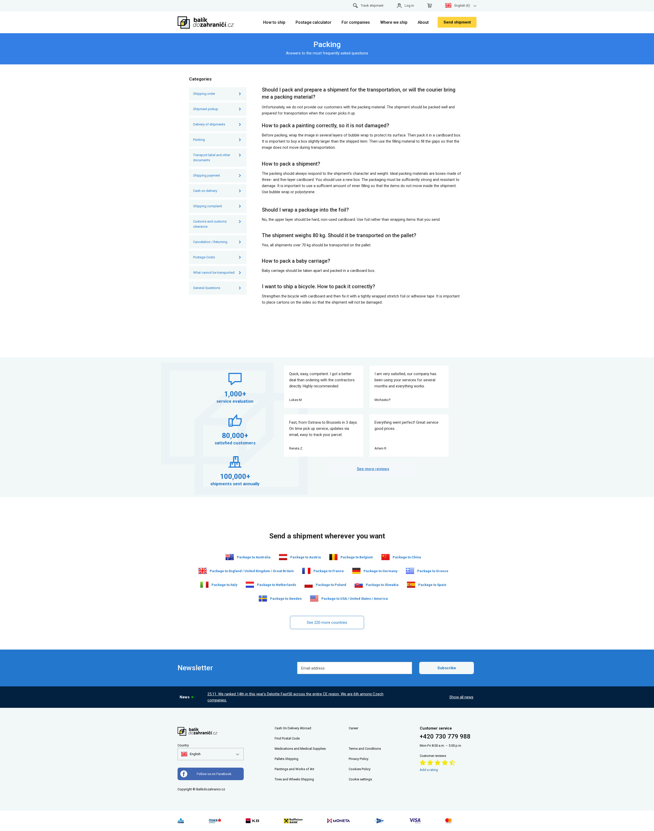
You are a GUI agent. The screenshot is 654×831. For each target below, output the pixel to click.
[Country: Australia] (230, 557)
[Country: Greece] (410, 571)
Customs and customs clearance (210, 224)
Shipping (291, 759)
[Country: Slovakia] (359, 585)
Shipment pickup (205, 109)
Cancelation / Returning (210, 242)
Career (353, 728)
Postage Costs (204, 257)
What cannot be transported (214, 272)
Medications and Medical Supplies (300, 749)
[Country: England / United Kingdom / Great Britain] (202, 571)
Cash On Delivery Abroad (293, 728)
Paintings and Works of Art (294, 769)
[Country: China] (385, 557)
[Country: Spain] (411, 585)
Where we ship (393, 22)
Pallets (279, 759)
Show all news (461, 697)
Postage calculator (313, 22)
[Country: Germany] (356, 571)
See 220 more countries (327, 622)
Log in (409, 5)
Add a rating (429, 770)
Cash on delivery (205, 191)
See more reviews (373, 469)
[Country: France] (306, 571)
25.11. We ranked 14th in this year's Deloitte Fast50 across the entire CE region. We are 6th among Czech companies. (295, 697)
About (423, 22)
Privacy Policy (358, 759)
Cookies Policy (359, 769)
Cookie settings (360, 779)
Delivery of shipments (209, 124)
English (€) (462, 5)
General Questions (206, 288)
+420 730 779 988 (445, 736)
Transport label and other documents (211, 157)
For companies (356, 22)
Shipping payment (206, 175)
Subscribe (446, 668)
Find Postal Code (287, 738)
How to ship (274, 22)
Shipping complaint (207, 206)
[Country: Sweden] (263, 598)
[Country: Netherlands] (250, 585)
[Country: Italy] (204, 585)
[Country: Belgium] (333, 557)
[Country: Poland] (309, 585)
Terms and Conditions (365, 749)
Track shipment (372, 5)
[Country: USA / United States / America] (314, 598)
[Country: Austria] (283, 557)
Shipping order (204, 94)
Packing (199, 140)
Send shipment (457, 22)
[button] (191, 754)
